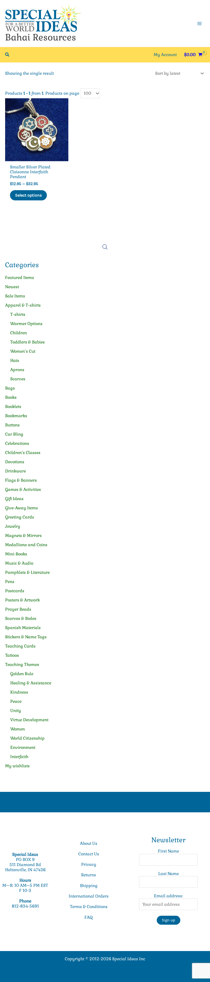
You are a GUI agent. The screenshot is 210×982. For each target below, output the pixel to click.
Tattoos (12, 655)
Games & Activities (23, 489)
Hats (14, 360)
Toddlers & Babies (27, 342)
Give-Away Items (21, 508)
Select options (28, 195)
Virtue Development (29, 719)
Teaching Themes (22, 664)
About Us (88, 843)
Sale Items (15, 296)
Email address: (168, 896)
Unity (15, 710)
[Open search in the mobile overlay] (105, 247)
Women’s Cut (22, 351)
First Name (168, 851)
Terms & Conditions (89, 906)
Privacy (88, 864)
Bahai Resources (40, 37)
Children (18, 333)
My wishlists (17, 766)
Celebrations (17, 443)
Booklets (13, 406)
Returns (88, 875)
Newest (12, 286)
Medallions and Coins (26, 544)
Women (17, 729)
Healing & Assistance (30, 683)
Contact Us (88, 854)
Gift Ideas (14, 498)
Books (11, 397)
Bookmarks (16, 415)
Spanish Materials (23, 627)
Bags (10, 388)
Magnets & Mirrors (23, 535)
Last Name (168, 873)
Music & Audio (19, 563)
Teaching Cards (20, 646)
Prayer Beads (18, 609)
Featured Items (19, 277)
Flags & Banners (21, 480)
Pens (9, 581)
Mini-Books (16, 554)
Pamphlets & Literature (27, 572)
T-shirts (17, 314)
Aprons (17, 369)
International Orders (89, 896)
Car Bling (14, 434)
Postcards (14, 590)
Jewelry (12, 526)
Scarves (17, 379)
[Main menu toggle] (199, 23)
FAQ (89, 917)
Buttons (12, 425)
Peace (16, 701)
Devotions (14, 462)
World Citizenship (27, 738)
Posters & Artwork (22, 600)
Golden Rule (21, 673)
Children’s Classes (22, 452)
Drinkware (15, 471)
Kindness (19, 692)
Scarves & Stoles (20, 618)
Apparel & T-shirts (23, 305)
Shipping (89, 885)
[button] (7, 54)
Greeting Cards (19, 517)
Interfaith (19, 756)
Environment (22, 747)
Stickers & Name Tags (26, 637)
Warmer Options (26, 323)
